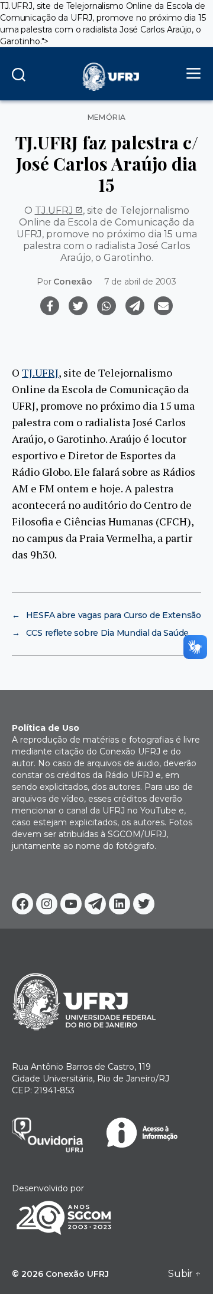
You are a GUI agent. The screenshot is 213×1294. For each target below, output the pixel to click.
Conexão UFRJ (77, 1274)
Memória (107, 117)
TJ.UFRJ (54, 210)
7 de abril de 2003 (140, 281)
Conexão (72, 281)
